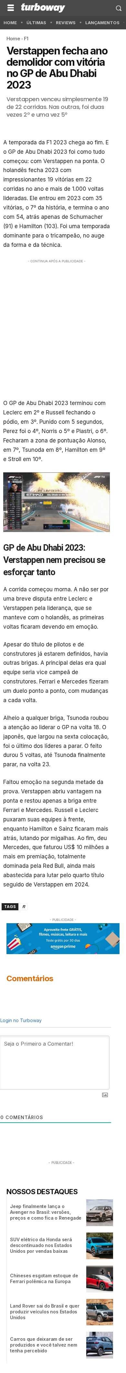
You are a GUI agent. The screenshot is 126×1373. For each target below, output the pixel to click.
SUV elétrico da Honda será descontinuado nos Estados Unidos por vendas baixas (41, 1245)
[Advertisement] (63, 327)
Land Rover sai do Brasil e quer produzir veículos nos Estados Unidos (44, 1311)
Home (13, 38)
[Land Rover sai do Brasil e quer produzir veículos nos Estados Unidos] (99, 1312)
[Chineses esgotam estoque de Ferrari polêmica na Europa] (99, 1279)
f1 (23, 906)
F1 (26, 38)
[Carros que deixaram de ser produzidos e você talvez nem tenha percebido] (99, 1345)
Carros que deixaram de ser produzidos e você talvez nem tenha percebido (43, 1344)
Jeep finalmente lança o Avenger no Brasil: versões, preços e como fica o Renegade (45, 1212)
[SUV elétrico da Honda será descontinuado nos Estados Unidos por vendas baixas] (99, 1246)
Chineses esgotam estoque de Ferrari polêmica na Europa (44, 1278)
